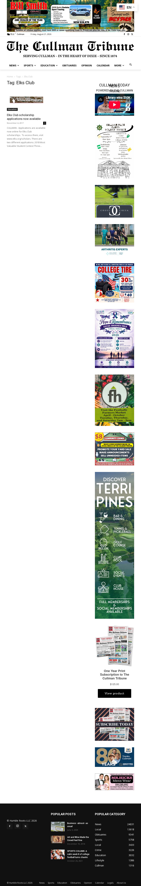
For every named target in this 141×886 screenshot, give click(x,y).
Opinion (88, 882)
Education (12, 109)
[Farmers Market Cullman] (114, 399)
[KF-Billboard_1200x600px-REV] (114, 756)
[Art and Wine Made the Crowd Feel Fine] (58, 839)
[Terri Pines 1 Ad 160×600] (114, 545)
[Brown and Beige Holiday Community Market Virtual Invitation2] (114, 150)
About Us (121, 882)
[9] (70, 15)
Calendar (99, 882)
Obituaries (75, 882)
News (42, 882)
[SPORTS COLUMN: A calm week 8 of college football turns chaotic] (58, 854)
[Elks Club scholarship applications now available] (26, 100)
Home (10, 76)
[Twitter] (132, 34)
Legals (110, 882)
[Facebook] (124, 34)
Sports (51, 882)
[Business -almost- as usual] (58, 826)
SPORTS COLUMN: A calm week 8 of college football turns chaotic (78, 854)
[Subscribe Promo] (114, 724)
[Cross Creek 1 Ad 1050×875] (114, 200)
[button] (130, 64)
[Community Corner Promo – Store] (114, 448)
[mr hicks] (114, 781)
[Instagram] (128, 34)
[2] (114, 240)
